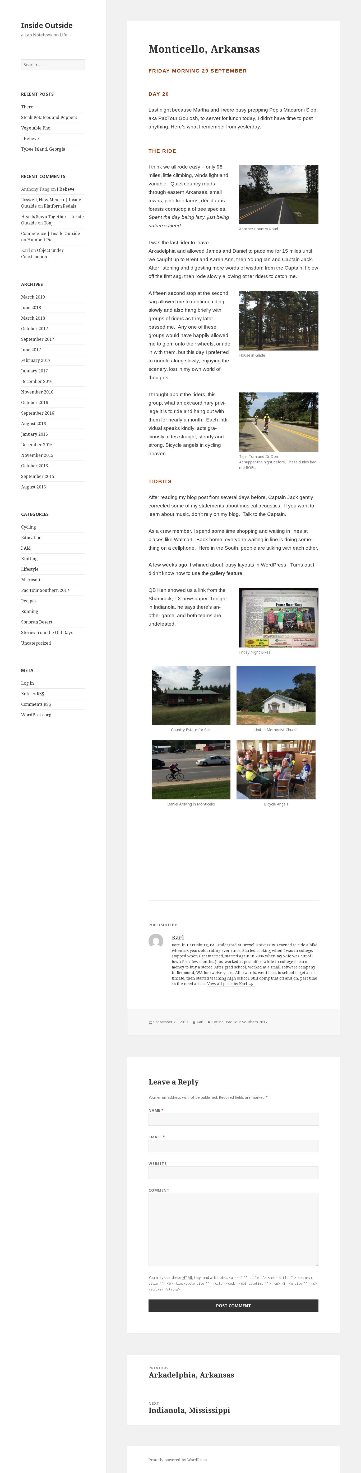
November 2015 (37, 455)
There (27, 107)
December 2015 (37, 445)
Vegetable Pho (35, 128)
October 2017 (34, 329)
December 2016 (37, 381)
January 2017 (34, 371)
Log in (27, 683)
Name (156, 1110)
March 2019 (33, 297)
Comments (36, 704)
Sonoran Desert (36, 622)
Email (157, 1136)
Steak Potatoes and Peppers (49, 117)
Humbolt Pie (40, 240)
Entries (32, 694)
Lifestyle (30, 569)
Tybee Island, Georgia (43, 149)
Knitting (29, 559)
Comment (159, 1190)
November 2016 (37, 392)
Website (157, 1163)
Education (31, 537)
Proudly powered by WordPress (178, 1459)
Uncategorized (36, 643)
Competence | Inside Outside (50, 233)
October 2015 (34, 466)
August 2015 (33, 487)
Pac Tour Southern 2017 (45, 590)
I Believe (30, 138)
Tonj (48, 223)
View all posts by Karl (227, 983)
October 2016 (34, 402)
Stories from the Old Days (47, 632)
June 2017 (31, 350)
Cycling (28, 527)
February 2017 (35, 360)
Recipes (28, 601)
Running (29, 611)
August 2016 (33, 423)
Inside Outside (47, 25)
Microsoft (30, 580)
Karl (200, 1021)
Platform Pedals (60, 206)
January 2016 (34, 434)
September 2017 (37, 339)
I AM (26, 548)
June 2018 (31, 307)
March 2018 (33, 318)
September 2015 (37, 476)
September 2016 (37, 413)
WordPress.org (36, 715)
